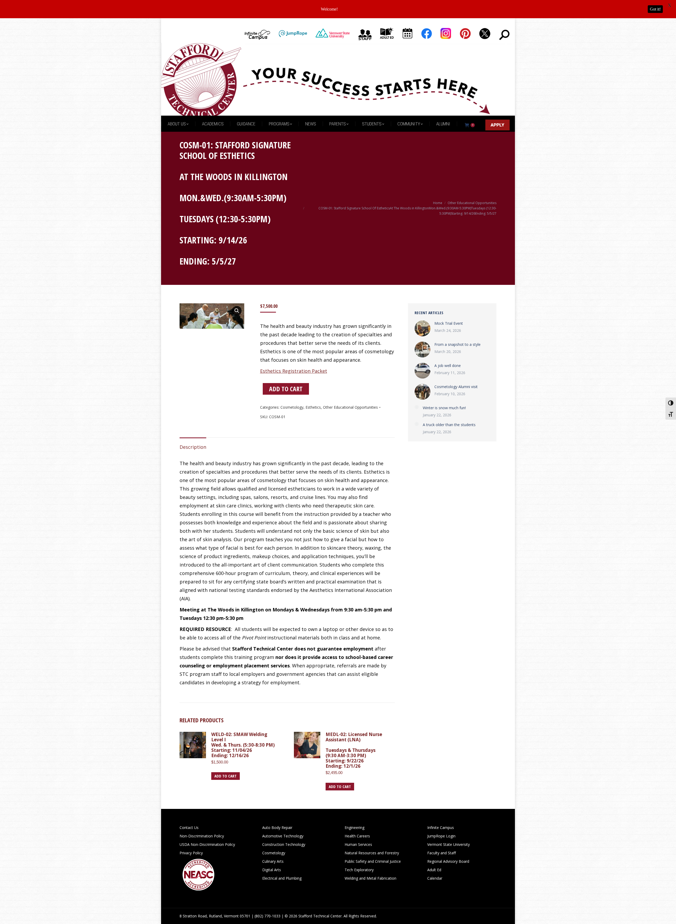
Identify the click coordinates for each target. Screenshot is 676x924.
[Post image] (422, 328)
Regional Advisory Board (448, 861)
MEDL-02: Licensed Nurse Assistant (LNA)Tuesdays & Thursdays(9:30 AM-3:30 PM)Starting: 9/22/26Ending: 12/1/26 (354, 750)
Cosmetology (291, 407)
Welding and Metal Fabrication (370, 878)
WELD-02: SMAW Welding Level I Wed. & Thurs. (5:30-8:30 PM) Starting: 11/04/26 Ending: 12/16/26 (243, 745)
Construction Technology (283, 844)
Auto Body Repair (277, 827)
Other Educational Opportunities (350, 407)
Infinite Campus (440, 827)
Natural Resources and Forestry (372, 852)
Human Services (358, 844)
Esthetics (313, 407)
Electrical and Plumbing (282, 878)
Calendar (434, 878)
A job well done (447, 365)
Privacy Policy (191, 852)
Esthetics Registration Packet (293, 371)
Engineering (354, 827)
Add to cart (286, 388)
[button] (237, 310)
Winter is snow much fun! (444, 407)
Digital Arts (271, 869)
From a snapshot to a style (457, 344)
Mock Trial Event (448, 323)
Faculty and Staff (441, 852)
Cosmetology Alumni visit (456, 386)
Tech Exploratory (359, 869)
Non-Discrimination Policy (202, 835)
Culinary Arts (273, 861)
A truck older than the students (449, 424)
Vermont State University (448, 844)
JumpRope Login (441, 835)
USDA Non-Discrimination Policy (207, 844)
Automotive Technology (282, 835)
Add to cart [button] (225, 776)
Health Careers (357, 835)
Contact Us (189, 827)
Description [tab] (193, 447)
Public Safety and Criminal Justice (373, 861)
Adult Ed (434, 869)
